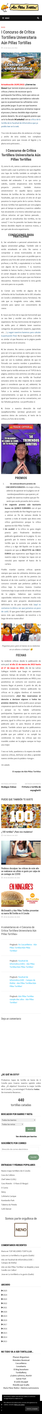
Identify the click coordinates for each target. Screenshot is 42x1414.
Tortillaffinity (21, 1372)
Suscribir (34, 1157)
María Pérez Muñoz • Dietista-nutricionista (21, 1388)
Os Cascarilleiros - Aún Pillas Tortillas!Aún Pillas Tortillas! (23, 947)
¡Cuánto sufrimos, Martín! (21, 1375)
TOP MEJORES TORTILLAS (20, 1251)
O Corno (4, 1187)
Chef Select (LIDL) (8, 1179)
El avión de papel (21, 1381)
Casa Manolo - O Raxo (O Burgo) (14, 1183)
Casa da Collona (8, 1175)
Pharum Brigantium (21, 1357)
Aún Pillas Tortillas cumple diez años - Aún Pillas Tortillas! (22, 999)
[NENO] (21, 1229)
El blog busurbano (21, 1369)
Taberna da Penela (9, 1204)
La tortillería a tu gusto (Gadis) (21, 1255)
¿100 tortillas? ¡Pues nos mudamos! (17, 831)
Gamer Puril (21, 1378)
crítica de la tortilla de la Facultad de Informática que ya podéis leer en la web (20, 123)
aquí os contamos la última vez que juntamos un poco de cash (21, 608)
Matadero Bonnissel (21, 1360)
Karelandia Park (7, 1200)
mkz (3, 1259)
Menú (7, 18)
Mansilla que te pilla (21, 1385)
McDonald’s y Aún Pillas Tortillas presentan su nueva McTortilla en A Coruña (20, 912)
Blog (3, 27)
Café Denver (6, 1208)
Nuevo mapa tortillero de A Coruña (15, 1170)
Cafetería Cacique (8, 1196)
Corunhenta (21, 1366)
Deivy (3, 1192)
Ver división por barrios (26, 1136)
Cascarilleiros (21, 1363)
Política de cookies (19, 1404)
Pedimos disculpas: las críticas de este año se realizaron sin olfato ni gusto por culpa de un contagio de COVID (20, 871)
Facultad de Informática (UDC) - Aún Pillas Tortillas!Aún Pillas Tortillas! (22, 963)
